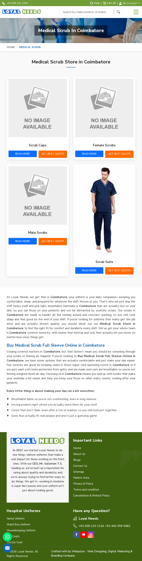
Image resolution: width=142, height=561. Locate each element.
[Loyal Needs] (22, 11)
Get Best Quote (53, 154)
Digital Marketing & (120, 551)
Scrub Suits (104, 262)
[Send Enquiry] (7, 548)
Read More (22, 154)
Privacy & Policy (83, 484)
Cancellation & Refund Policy (91, 495)
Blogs (77, 460)
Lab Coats (13, 536)
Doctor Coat (15, 542)
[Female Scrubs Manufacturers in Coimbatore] (104, 108)
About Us (79, 454)
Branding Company (63, 555)
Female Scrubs (104, 145)
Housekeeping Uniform (21, 530)
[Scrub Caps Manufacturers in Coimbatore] (38, 108)
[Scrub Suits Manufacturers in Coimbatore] (104, 210)
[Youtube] (83, 534)
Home (11, 47)
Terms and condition (86, 489)
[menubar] (136, 12)
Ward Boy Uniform (18, 524)
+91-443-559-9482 (117, 526)
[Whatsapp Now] (7, 537)
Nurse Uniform (16, 518)
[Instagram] (91, 534)
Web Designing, (97, 551)
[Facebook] (76, 534)
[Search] (118, 12)
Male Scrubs (37, 232)
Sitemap (78, 472)
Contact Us (80, 466)
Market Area (81, 478)
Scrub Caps (37, 145)
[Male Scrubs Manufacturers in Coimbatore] (38, 195)
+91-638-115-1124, (17, 3)
